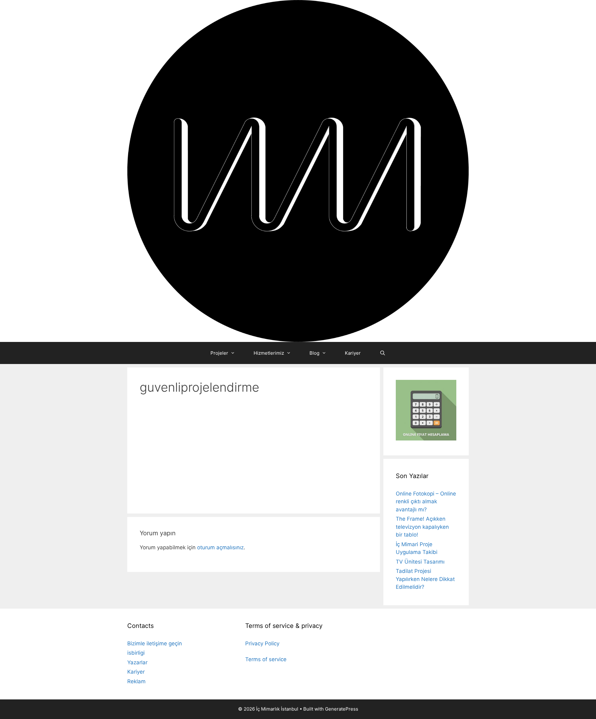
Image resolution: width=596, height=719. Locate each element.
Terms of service (266, 659)
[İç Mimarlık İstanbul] (298, 171)
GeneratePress (341, 709)
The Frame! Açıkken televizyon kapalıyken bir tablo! (422, 527)
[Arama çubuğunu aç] (382, 353)
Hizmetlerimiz (269, 353)
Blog (314, 353)
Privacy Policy (262, 643)
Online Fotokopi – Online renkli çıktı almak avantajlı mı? (426, 502)
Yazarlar (137, 662)
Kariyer (353, 353)
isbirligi (136, 653)
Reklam (136, 681)
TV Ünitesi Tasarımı (420, 562)
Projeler (219, 353)
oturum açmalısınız (220, 547)
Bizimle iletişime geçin (154, 643)
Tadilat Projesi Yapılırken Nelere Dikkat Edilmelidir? (425, 579)
